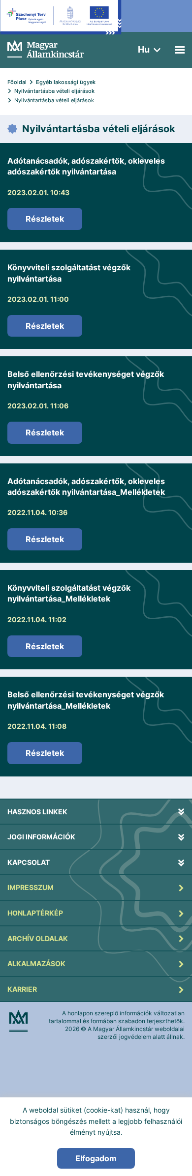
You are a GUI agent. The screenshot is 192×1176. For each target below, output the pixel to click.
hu (144, 49)
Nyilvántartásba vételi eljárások (54, 90)
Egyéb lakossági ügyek (66, 82)
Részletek (45, 219)
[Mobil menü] (179, 50)
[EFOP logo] (61, 24)
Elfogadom (96, 1158)
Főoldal (17, 82)
